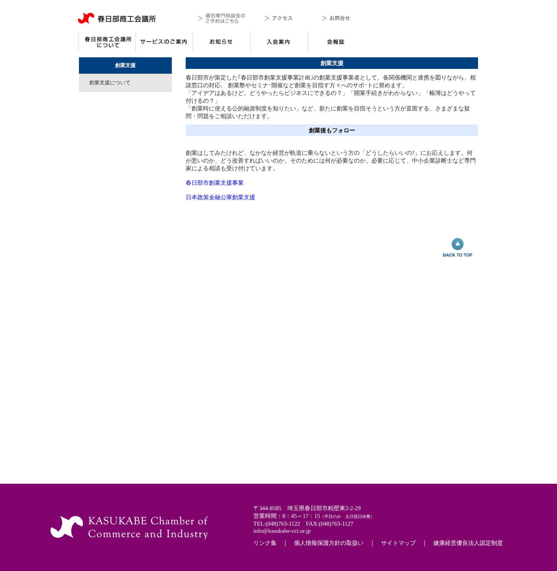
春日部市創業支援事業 (215, 183)
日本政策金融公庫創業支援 (220, 197)
